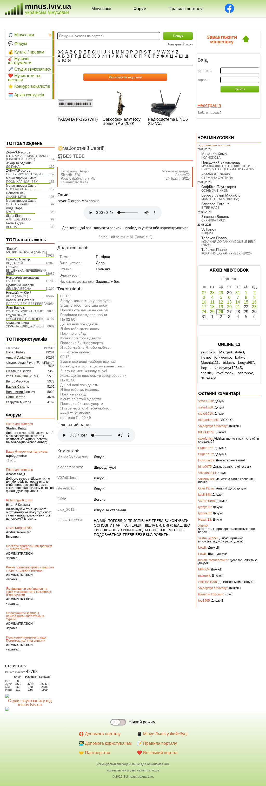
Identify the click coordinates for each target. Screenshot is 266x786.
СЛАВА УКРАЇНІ (17, 204)
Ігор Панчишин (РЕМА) (22, 376)
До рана (12, 167)
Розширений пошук (180, 44)
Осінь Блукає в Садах (24, 174)
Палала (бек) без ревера (26, 304)
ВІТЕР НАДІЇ (210, 208)
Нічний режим (142, 722)
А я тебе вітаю (18, 219)
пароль (202, 80)
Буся (10, 212)
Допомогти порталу (125, 77)
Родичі (207, 233)
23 (254, 307)
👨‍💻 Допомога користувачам (105, 743)
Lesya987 (246, 362)
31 (237, 293)
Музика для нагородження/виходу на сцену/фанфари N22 (228, 167)
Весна (11, 227)
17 (204, 307)
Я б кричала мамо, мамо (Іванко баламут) (27, 157)
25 (212, 312)
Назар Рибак (15, 352)
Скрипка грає (213, 220)
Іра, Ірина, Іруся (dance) (26, 252)
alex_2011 (65, 509)
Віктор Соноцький (72, 456)
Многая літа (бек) (21, 189)
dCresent (208, 378)
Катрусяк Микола (18, 402)
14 (237, 302)
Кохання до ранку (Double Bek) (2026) (228, 243)
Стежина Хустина (217, 178)
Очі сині (13, 281)
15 (246, 302)
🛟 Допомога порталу (100, 734)
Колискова (211, 157)
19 (220, 307)
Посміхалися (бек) (22, 182)
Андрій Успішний (18, 357)
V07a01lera (66, 477)
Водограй (14, 263)
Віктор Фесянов (17, 381)
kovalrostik (224, 373)
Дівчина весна (18, 289)
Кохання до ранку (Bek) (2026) (226, 253)
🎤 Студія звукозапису (29, 69)
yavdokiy (208, 352)
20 (229, 307)
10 (204, 302)
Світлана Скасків (18, 371)
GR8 (61, 499)
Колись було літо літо (24, 311)
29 (220, 293)
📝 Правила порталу (157, 743)
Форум (140, 8)
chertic (206, 373)
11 (212, 302)
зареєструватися (174, 228)
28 (212, 293)
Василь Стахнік (17, 386)
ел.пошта (204, 70)
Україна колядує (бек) (25, 326)
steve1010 (66, 488)
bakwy (242, 357)
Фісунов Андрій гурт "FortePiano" (30, 363)
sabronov (245, 373)
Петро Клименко (216, 357)
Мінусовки (101, 8)
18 (212, 307)
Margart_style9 (231, 352)
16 (254, 302)
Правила (185, 8)
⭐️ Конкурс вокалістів (29, 86)
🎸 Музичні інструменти (19, 61)
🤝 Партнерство (94, 752)
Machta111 (210, 362)
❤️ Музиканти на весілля (24, 78)
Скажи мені (16, 197)
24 (204, 312)
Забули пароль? (209, 113)
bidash (228, 362)
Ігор (205, 368)
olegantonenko (69, 467)
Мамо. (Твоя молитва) (220, 199)
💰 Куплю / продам (26, 52)
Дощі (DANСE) (17, 296)
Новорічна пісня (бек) (25, 319)
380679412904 (69, 520)
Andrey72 (182, 175)
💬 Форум (17, 43)
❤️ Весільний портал (157, 752)
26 (220, 312)
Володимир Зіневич (20, 392)
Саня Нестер (15, 397)
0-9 (61, 52)
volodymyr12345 (228, 368)
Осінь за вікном (215, 190)
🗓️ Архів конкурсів (26, 95)
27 (204, 293)
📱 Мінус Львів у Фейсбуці (162, 734)
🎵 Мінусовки (21, 35)
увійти (147, 228)
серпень (229, 279)
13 (229, 302)
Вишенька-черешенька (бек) (26, 272)
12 (220, 302)
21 (237, 307)
